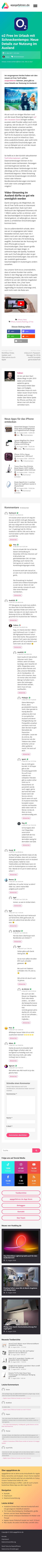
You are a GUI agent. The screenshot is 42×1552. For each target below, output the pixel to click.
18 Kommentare (19, 57)
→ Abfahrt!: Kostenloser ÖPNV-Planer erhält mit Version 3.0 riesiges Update (20, 1442)
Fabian (7, 57)
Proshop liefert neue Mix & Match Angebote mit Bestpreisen (20, 1289)
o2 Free (30, 322)
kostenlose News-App (9, 1485)
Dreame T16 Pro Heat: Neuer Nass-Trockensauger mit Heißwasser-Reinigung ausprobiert (22, 1374)
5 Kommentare (28, 435)
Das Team (21, 1218)
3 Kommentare (30, 449)
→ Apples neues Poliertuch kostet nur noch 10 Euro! (16, 1398)
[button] (13, 331)
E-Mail (9, 1126)
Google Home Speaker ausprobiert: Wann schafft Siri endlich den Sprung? (24, 1366)
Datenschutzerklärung (12, 1498)
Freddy (19, 449)
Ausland (18, 322)
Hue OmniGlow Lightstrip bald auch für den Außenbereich (20, 1257)
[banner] (16, 6)
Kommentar (11, 1094)
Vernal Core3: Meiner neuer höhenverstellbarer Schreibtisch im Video (24, 1344)
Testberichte (21, 1193)
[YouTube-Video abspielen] (21, 303)
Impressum (8, 1496)
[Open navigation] (35, 6)
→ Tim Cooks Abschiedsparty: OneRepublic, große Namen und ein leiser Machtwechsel (20, 1425)
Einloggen (21, 1205)
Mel (18, 435)
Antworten (13, 539)
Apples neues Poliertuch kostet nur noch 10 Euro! (22, 1520)
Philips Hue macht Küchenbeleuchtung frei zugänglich (20, 1328)
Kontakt (21, 1211)
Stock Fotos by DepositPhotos (11, 1546)
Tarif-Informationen (12, 158)
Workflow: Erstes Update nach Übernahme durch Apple (9, 356)
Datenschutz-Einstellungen (10, 1549)
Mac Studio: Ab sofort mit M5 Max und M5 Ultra (21, 1523)
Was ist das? (29, 62)
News (25, 320)
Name (9, 1118)
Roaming (25, 322)
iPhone (20, 320)
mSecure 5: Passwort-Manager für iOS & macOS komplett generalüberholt (32, 356)
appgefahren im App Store (21, 1199)
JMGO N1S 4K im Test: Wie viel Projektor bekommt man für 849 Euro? (21, 1351)
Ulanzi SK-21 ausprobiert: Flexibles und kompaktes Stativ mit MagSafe (21, 1359)
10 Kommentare (28, 461)
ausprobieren (10, 80)
